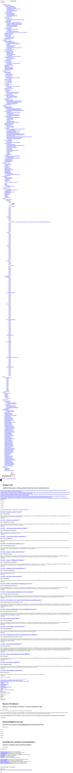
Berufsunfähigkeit (8, 72)
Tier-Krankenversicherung (9, 458)
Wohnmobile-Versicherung (9, 463)
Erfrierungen (9, 154)
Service (4, 399)
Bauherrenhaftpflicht (8, 417)
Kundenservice (7, 401)
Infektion (8, 152)
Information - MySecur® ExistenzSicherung (14, 22)
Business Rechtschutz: (4, 761)
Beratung (6, 509)
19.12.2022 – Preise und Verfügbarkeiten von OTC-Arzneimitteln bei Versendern (18, 609)
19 (24, 679)
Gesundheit (4, 39)
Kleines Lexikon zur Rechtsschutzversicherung (15, 137)
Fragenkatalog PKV (10, 46)
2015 (10, 212)
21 (27, 679)
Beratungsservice (7, 197)
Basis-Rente (7, 89)
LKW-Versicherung (8, 439)
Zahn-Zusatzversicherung (11, 58)
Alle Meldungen (3, 680)
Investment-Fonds (8, 164)
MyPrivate (6, 195)
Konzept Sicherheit (8, 106)
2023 (10, 207)
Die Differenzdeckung (10, 9)
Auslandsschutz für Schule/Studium (11, 415)
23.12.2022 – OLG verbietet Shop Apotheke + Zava (11, 543)
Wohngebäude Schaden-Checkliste (13, 407)
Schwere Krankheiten (8, 140)
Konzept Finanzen (8, 163)
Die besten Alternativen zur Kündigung (13, 77)
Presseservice (7, 391)
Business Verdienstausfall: (5, 762)
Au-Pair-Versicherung (8, 414)
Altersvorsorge (7, 412)
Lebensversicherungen (8, 440)
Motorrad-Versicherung (9, 441)
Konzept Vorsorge (8, 71)
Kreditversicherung (8, 168)
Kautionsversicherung (8, 434)
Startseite (1, 769)
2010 (10, 291)
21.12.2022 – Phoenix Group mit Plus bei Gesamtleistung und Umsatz (15, 583)
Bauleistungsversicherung (9, 124)
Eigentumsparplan (8, 172)
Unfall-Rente (7, 155)
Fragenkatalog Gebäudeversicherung (13, 122)
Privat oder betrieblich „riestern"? (12, 93)
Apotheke (12, 203)
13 (15, 679)
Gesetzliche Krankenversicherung (12, 42)
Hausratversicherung (8, 111)
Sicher (6, 183)
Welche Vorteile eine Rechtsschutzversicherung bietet (16, 128)
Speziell (6, 181)
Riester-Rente (7, 91)
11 (12, 679)
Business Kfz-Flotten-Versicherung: (6, 763)
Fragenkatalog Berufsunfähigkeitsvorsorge (14, 101)
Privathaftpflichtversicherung (9, 449)
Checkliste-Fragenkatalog (9, 68)
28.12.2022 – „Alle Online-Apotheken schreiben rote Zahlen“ (13, 528)
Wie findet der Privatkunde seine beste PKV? (14, 47)
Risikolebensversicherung (9, 74)
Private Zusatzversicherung (9, 49)
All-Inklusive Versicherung (9, 6)
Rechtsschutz (7, 17)
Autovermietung (7, 170)
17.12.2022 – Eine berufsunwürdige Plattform (10, 644)
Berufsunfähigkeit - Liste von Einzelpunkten (14, 100)
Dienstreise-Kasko (8, 35)
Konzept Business (8, 5)
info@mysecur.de (13, 478)
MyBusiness (7, 194)
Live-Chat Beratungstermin (9, 470)
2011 (10, 231)
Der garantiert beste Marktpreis (12, 10)
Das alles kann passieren (11, 135)
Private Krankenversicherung (10, 41)
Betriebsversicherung (8, 423)
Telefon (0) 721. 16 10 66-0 (5, 478)
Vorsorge (4, 70)
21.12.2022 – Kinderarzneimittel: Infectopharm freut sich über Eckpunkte (16, 591)
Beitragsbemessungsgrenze (11, 45)
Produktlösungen (23, 769)
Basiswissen (68, 492)
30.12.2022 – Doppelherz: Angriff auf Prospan (10, 511)
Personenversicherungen (9, 442)
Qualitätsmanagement (8, 178)
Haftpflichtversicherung (9, 107)
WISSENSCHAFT (10, 335)
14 (16, 679)
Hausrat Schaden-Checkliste (11, 406)
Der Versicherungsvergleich (9, 410)
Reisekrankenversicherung (9, 65)
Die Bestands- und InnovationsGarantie (13, 8)
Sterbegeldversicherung (9, 88)
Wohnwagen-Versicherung (9, 464)
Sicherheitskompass (8, 192)
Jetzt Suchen (3, 699)
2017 (10, 210)
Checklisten (18, 769)
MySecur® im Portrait (8, 177)
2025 (10, 202)
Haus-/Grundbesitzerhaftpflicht (10, 431)
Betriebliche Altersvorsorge (9, 95)
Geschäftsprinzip (7, 180)
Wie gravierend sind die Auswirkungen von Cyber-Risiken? (17, 32)
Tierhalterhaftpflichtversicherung (10, 459)
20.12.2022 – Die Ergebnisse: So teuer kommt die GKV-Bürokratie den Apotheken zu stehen (20, 600)
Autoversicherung (8, 416)
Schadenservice (7, 404)
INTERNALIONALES (11, 292)
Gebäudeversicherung (8, 116)
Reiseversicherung (8, 453)
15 (18, 679)
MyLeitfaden (7, 193)
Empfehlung (7, 469)
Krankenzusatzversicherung (9, 438)
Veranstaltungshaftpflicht (9, 461)
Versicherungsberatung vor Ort (12, 189)
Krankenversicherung (8, 437)
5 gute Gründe (9, 11)
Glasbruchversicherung (9, 428)
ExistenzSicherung (8, 21)
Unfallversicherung (8, 143)
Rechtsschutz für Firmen (9, 451)
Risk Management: (3, 751)
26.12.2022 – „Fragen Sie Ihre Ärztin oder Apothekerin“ (12, 536)
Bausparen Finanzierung (9, 419)
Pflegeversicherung (8, 62)
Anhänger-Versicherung (9, 413)
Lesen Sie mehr (5, 708)
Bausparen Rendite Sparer (9, 420)
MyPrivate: (2, 756)
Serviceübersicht (7, 400)
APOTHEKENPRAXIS (11, 319)
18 (22, 679)
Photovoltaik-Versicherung (9, 123)
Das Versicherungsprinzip (11, 13)
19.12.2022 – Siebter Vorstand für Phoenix (9, 618)
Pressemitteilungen (8, 377)
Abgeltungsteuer (7, 171)
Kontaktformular (7, 468)
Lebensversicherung (8, 76)
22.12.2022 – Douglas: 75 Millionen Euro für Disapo (11, 560)
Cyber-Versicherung (8, 28)
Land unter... (9, 120)
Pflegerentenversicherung (9, 444)
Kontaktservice (7, 408)
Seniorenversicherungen (9, 158)
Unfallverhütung (9, 149)
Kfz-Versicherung (8, 125)
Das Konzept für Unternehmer (12, 182)
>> (1, 678)
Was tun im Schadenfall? (11, 129)
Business (4, 4)
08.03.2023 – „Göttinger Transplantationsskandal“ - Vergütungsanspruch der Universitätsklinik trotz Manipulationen (30, 221)
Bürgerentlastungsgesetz (4, 493)
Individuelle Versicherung (9, 12)
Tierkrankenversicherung (13, 493)
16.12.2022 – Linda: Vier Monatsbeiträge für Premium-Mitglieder (14, 654)
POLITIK (8, 304)
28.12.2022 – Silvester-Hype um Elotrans (9, 520)
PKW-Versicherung (8, 447)
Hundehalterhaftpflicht (8, 433)
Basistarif (8, 44)
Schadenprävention (10, 113)
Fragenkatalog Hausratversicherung (13, 114)
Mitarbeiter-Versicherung (9, 33)
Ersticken (8, 153)
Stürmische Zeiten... (10, 119)
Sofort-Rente (7, 83)
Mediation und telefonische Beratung (13, 132)
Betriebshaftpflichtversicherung (10, 422)
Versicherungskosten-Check (9, 191)
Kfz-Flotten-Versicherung (9, 34)
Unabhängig (7, 185)
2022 (10, 208)
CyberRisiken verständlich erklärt (12, 29)
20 (25, 679)
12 (13, 679)
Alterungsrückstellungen (11, 54)
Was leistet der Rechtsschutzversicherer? (13, 130)
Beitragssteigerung (10, 53)
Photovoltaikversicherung (9, 446)
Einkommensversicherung (9, 425)
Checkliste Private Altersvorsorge (12, 102)
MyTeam (6, 196)
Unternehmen (5, 176)
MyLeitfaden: (2, 754)
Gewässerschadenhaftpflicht (9, 427)
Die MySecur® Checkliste (11, 146)
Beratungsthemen (8, 188)
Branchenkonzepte (8, 36)
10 (10, 679)
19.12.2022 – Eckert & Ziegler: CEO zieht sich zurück (12, 626)
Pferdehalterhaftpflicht (8, 443)
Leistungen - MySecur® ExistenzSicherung (14, 23)
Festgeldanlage (7, 166)
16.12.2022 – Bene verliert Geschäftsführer (9, 662)
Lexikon (14, 769)
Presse (4, 376)
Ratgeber (4, 392)
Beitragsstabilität (9, 55)
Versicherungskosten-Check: (5, 752)
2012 (10, 215)
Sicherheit (4, 105)
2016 (10, 211)
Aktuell (4, 198)
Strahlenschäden (9, 151)
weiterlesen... (2, 517)
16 (19, 679)
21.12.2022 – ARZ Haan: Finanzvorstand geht (10, 576)
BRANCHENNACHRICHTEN (12, 357)
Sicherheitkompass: (3, 753)
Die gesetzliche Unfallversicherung (13, 150)
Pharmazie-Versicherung (9, 445)
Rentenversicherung (8, 79)
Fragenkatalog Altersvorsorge (12, 103)
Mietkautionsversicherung (9, 169)
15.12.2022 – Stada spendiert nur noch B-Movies (11, 670)
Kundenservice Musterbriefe (11, 403)
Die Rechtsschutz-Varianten (11, 131)
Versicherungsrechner (10, 411)
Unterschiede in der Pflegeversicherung (13, 63)
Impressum (5, 769)
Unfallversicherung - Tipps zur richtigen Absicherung (16, 145)
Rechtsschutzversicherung (9, 450)
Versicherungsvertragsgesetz (11, 402)
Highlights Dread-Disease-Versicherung (13, 142)
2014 (10, 213)
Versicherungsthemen (8, 199)
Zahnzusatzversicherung (9, 57)
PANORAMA (9, 341)
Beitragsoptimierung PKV (9, 51)
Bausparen (6, 165)
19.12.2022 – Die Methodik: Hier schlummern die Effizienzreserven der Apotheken (18, 634)
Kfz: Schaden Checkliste (11, 405)
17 (21, 679)
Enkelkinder (7, 98)
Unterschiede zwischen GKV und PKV (13, 43)
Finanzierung (7, 167)
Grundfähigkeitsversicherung (9, 429)
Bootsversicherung (8, 424)
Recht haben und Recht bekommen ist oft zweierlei (15, 19)
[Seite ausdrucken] (0, 770)
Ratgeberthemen (7, 393)
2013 (10, 214)
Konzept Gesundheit (8, 40)
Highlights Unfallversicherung (12, 147)
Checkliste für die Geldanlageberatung (13, 174)
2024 (10, 205)
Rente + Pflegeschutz (8, 81)
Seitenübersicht (10, 769)
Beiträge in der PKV (10, 52)
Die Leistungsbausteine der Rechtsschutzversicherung (16, 133)
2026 (10, 201)
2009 (8, 390)
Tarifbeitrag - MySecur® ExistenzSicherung (14, 24)
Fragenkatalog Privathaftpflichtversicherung (14, 109)
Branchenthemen (16, 680)
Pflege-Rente (7, 85)
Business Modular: (3, 760)
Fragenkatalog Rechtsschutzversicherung (14, 138)
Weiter (1, 690)
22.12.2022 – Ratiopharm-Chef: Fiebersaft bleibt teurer (12, 568)
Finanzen (4, 162)
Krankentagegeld (7, 60)
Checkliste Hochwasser (11, 121)
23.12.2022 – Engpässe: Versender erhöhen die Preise (12, 551)
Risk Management (8, 190)
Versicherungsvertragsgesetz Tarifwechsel (14, 56)
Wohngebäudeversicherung (9, 462)
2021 (10, 223)
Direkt (6, 184)
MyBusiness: (2, 755)
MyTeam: (2, 757)
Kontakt (4, 466)
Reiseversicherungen (8, 159)
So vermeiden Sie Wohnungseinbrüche (13, 115)
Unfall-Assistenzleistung (11, 144)
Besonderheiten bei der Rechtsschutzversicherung (15, 134)
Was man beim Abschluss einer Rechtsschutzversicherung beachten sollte (19, 136)
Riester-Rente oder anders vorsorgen (13, 92)
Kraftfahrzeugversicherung (9, 435)
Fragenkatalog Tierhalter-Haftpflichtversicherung (15, 110)
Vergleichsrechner (8, 38)
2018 (10, 209)
